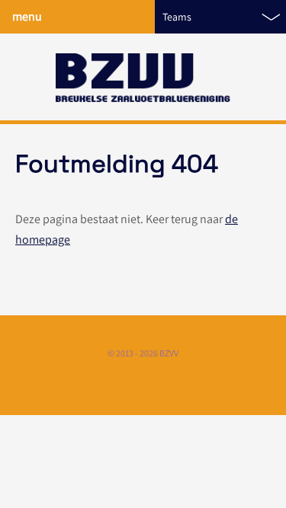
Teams (176, 17)
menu (27, 16)
